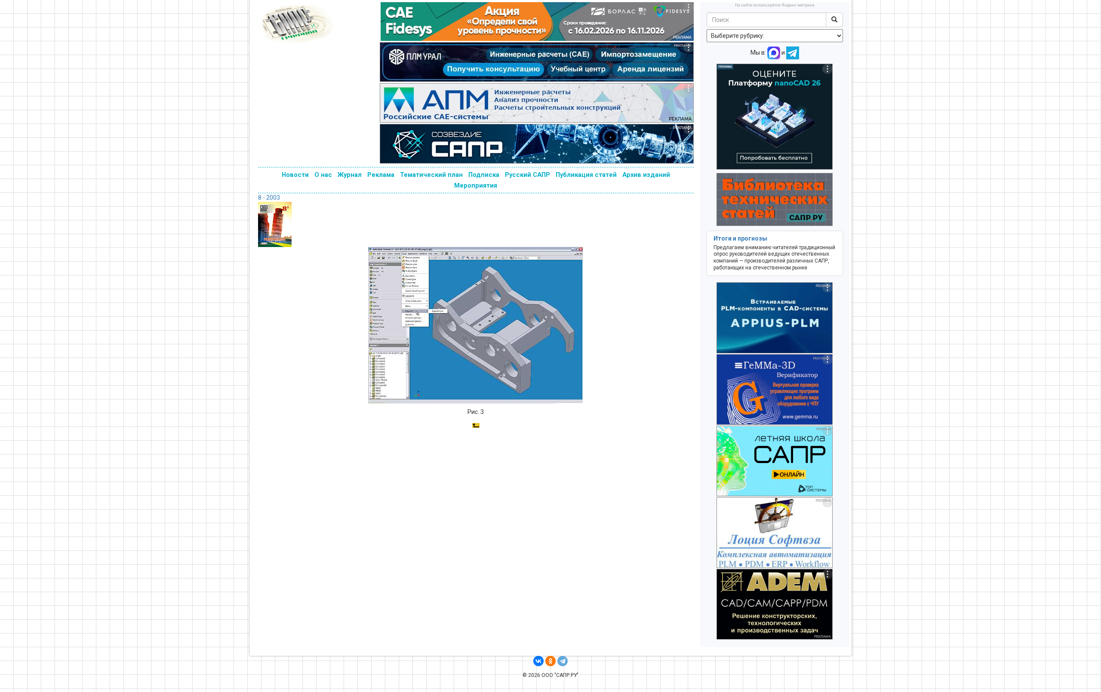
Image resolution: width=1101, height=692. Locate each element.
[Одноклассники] (550, 661)
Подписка (483, 175)
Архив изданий (646, 175)
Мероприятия (475, 185)
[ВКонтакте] (538, 661)
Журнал (350, 175)
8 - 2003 (269, 197)
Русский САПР (527, 175)
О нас (323, 175)
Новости (295, 175)
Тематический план (431, 175)
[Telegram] (562, 661)
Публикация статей (586, 175)
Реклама (380, 175)
